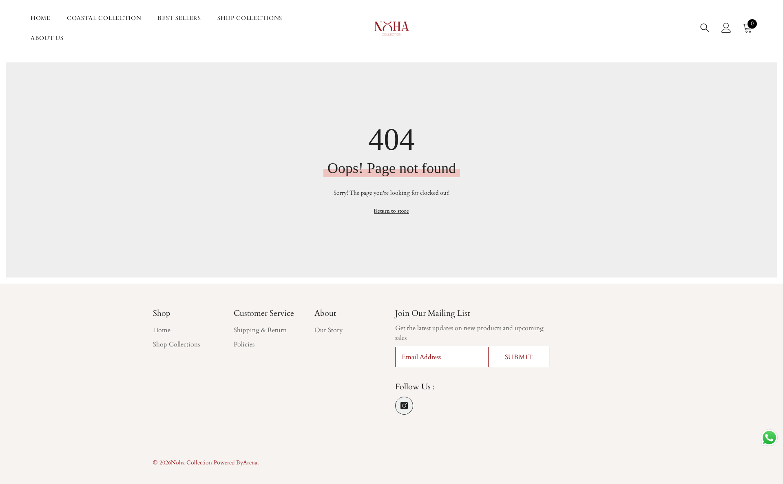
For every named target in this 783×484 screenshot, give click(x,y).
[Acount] (726, 28)
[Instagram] (404, 406)
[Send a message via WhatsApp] (769, 437)
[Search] (704, 27)
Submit (519, 357)
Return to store (391, 211)
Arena (250, 462)
